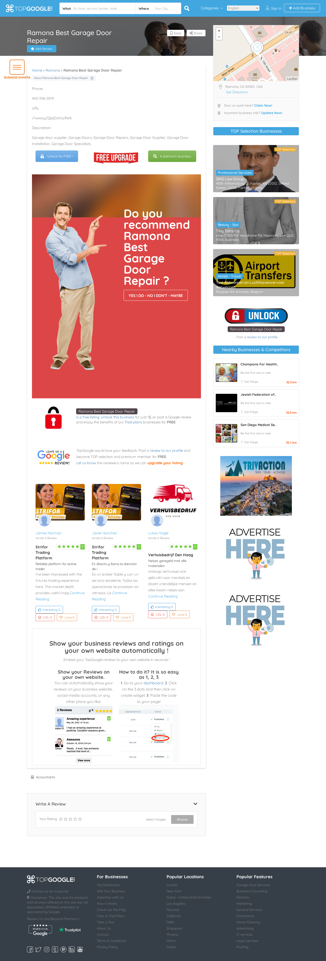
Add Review (44, 49)
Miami (171, 941)
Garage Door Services (253, 885)
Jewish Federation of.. (258, 394)
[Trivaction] (256, 486)
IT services (245, 934)
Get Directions (237, 92)
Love (69, 617)
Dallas (171, 947)
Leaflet (292, 79)
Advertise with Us (110, 897)
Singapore (174, 928)
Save (177, 33)
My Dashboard (108, 885)
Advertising (245, 928)
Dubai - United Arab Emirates (189, 897)
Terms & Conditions (111, 941)
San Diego (251, 381)
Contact (103, 934)
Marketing (244, 903)
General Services (249, 910)
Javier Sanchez (104, 533)
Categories (210, 8)
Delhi (170, 922)
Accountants (45, 777)
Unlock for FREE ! (60, 156)
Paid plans (133, 422)
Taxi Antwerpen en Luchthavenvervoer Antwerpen (250, 285)
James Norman (49, 533)
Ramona (53, 70)
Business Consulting (252, 891)
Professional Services (235, 173)
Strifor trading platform (44, 552)
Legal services (247, 941)
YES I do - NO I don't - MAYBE (156, 295)
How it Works (107, 903)
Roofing (242, 947)
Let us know (86, 463)
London (172, 885)
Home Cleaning (248, 922)
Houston (173, 910)
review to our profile (166, 450)
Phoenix (173, 934)
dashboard (153, 682)
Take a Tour (105, 922)
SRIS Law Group (230, 179)
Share (197, 33)
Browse (182, 819)
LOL (47, 617)
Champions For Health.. (259, 364)
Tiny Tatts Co (227, 231)
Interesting (51, 610)
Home (37, 70)
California (174, 916)
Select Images (156, 819)
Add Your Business (111, 891)
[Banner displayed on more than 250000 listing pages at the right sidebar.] (256, 552)
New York (174, 891)
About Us (104, 928)
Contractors (245, 916)
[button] (17, 67)
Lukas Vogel (158, 533)
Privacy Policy (107, 947)
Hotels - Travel (229, 276)
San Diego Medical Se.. (258, 425)
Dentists (243, 897)
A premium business (175, 156)
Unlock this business (117, 417)
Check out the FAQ (111, 910)
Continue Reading (163, 596)
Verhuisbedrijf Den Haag (170, 554)
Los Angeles (176, 903)
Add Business (303, 8)
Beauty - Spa (228, 225)
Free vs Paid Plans (111, 916)
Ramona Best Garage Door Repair (107, 411)
